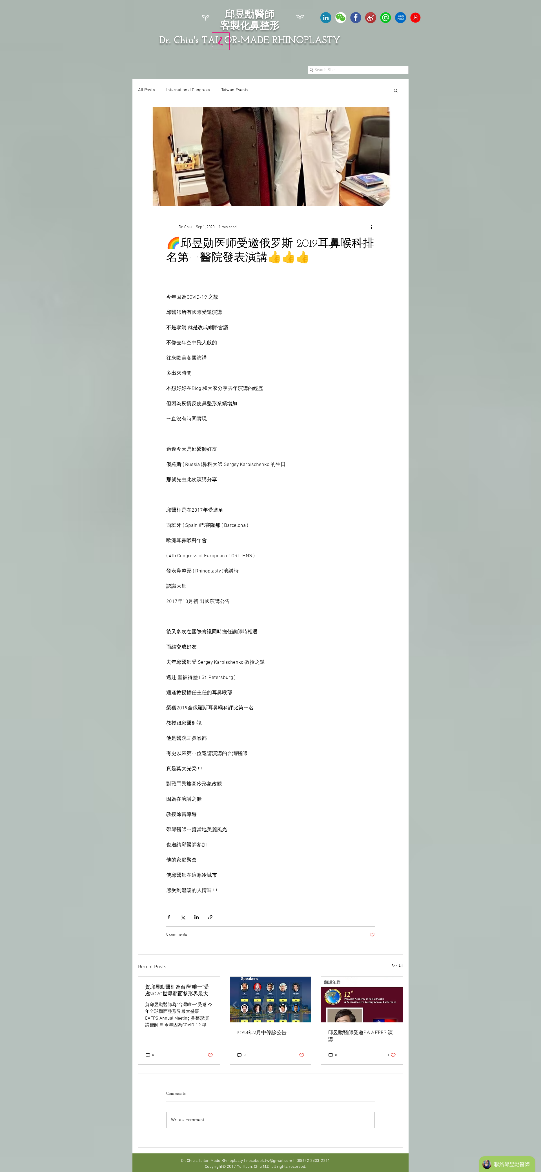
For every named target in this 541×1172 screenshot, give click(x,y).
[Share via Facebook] (169, 917)
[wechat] (340, 17)
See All (397, 966)
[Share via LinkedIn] (196, 917)
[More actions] (371, 227)
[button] (395, 90)
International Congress (188, 90)
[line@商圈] (385, 17)
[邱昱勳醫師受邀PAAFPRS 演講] (362, 999)
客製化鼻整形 (250, 26)
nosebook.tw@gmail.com (269, 1160)
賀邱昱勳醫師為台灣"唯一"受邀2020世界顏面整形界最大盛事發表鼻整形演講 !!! (177, 991)
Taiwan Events (235, 90)
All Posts (146, 90)
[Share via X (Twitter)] (182, 917)
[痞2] (400, 17)
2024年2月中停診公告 (262, 1033)
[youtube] (415, 17)
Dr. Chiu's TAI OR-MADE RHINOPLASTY (249, 41)
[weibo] (370, 17)
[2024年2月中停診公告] (270, 999)
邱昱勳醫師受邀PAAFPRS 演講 (360, 1036)
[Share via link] (210, 917)
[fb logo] (355, 17)
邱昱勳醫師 (249, 15)
